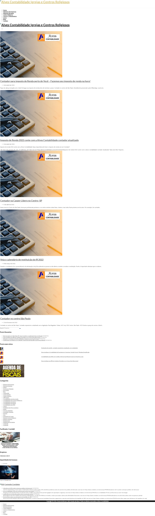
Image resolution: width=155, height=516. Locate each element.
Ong (4, 415)
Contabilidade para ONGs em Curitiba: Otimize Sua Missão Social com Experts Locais (62, 356)
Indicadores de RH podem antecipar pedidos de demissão (17, 488)
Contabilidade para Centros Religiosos (12, 400)
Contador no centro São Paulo (15, 318)
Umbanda (5, 423)
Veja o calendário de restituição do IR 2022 (22, 259)
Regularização (6, 421)
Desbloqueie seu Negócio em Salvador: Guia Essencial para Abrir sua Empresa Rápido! (24, 340)
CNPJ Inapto (6, 397)
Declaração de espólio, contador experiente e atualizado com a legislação (59, 348)
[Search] (20, 328)
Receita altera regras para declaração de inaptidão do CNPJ (17, 497)
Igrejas (4, 409)
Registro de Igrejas (7, 419)
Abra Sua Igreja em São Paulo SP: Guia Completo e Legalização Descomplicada (22, 336)
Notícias (5, 413)
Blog (4, 19)
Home (5, 10)
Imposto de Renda (8, 410)
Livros (5, 18)
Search (2, 328)
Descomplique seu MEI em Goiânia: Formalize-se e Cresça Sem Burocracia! (21, 337)
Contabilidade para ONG (9, 405)
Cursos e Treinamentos (10, 16)
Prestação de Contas (8, 416)
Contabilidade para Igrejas (9, 402)
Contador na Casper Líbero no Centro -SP (21, 200)
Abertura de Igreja (8, 13)
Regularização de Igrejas (9, 422)
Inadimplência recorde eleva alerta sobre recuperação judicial (18, 494)
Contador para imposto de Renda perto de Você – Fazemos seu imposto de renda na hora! (45, 81)
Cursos (5, 406)
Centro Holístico (7, 396)
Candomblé (6, 393)
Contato (5, 21)
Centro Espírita (6, 394)
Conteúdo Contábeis (12, 484)
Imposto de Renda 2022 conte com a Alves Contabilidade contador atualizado (39, 140)
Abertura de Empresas (9, 11)
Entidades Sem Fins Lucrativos (10, 407)
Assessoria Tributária (8, 389)
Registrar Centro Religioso (9, 418)
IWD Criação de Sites (73, 501)
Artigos (5, 387)
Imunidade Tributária (8, 412)
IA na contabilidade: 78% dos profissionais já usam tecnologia (18, 491)
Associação (6, 390)
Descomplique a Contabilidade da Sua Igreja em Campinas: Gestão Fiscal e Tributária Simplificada (65, 352)
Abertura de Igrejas (7, 386)
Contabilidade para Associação (10, 399)
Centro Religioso (8, 15)
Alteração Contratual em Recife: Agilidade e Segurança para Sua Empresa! (21, 339)
